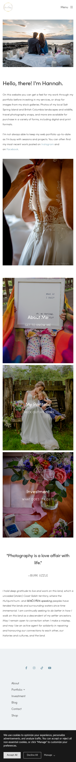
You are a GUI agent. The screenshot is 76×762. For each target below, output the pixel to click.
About (15, 683)
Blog (14, 702)
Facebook (12, 149)
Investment (18, 696)
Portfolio (16, 689)
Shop (14, 715)
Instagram (47, 144)
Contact (16, 709)
